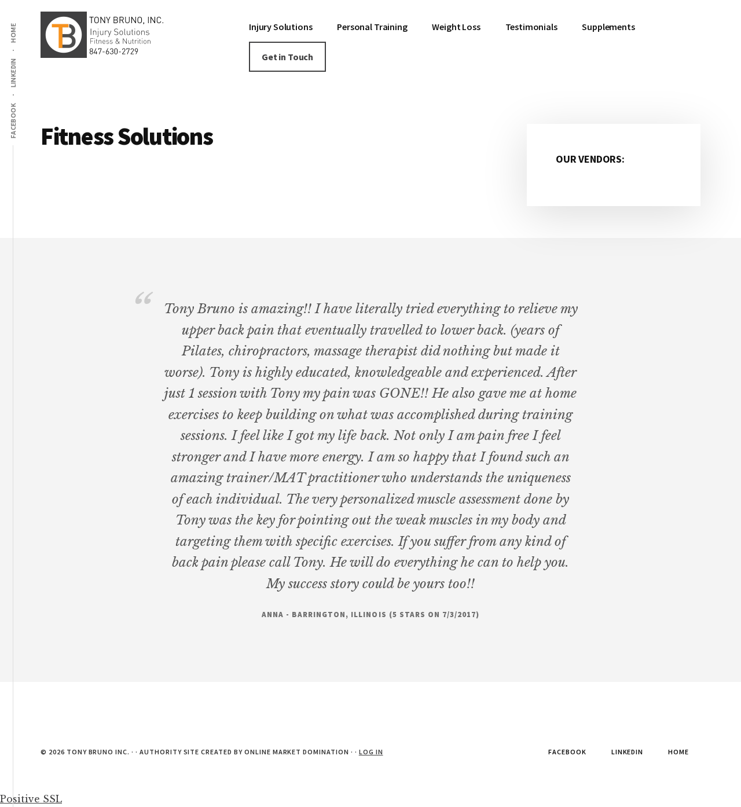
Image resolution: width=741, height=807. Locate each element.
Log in (371, 751)
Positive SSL (31, 799)
